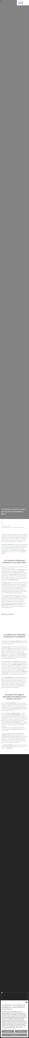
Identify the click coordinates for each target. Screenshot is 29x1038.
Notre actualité (7, 526)
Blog (2, 526)
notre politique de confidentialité (8, 1028)
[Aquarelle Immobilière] (23, 2)
